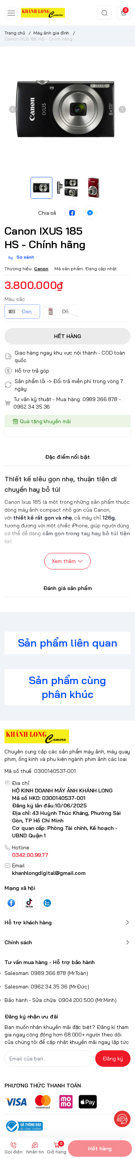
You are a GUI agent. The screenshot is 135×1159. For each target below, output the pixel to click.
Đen (26, 311)
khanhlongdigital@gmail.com (49, 873)
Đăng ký (113, 1058)
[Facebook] (11, 903)
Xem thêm (64, 561)
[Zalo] (47, 903)
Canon (41, 268)
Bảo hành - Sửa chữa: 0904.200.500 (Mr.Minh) (60, 1000)
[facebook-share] (72, 213)
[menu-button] (11, 13)
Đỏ (65, 311)
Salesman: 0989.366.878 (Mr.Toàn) (46, 973)
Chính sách (18, 942)
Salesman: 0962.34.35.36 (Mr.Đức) (46, 986)
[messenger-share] (90, 213)
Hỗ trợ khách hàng (28, 922)
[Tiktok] (29, 902)
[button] (12, 109)
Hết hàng (100, 1148)
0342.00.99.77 (30, 855)
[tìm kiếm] (104, 12)
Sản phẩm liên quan (67, 642)
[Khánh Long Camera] (43, 12)
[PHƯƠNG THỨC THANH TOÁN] (67, 1102)
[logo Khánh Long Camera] (67, 736)
